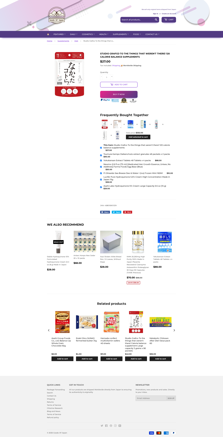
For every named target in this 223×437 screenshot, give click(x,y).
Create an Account (169, 14)
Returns (50, 402)
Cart (170, 19)
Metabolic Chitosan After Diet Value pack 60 (160, 340)
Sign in (155, 14)
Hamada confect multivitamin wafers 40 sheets (110, 340)
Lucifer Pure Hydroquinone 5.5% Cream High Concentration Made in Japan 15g (136, 178)
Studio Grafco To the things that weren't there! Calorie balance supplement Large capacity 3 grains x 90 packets (135, 344)
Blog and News (53, 411)
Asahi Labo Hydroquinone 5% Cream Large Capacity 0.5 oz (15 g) (134, 186)
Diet (76, 41)
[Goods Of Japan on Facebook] (106, 426)
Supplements (120, 34)
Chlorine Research (55, 408)
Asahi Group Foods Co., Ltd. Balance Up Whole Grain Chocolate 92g (61, 342)
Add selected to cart (138, 137)
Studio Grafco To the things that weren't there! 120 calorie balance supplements (136, 146)
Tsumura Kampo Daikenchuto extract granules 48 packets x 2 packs (136, 154)
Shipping (116, 65)
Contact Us (151, 34)
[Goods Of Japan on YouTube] (119, 426)
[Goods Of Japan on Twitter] (102, 426)
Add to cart (62, 359)
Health (103, 34)
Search (50, 393)
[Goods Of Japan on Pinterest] (111, 426)
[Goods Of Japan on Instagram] (115, 426)
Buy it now (119, 94)
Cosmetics (87, 34)
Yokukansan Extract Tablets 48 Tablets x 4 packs (127, 160)
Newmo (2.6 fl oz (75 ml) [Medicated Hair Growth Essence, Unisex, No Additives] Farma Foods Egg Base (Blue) (137, 165)
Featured (59, 34)
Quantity (104, 72)
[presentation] (49, 330)
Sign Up (171, 398)
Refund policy (53, 417)
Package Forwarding (56, 390)
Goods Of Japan (60, 433)
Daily (73, 34)
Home (49, 41)
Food (136, 34)
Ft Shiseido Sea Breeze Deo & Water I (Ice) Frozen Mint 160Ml (133, 173)
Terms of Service (54, 405)
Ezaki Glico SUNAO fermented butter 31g (86, 339)
